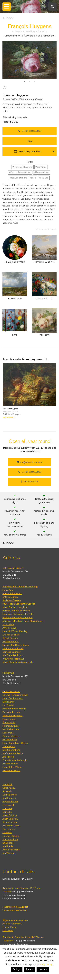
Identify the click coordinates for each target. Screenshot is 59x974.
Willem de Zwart (11, 770)
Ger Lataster (9, 829)
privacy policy (44, 964)
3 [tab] (34, 81)
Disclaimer (7, 930)
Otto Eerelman (10, 597)
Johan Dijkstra (9, 815)
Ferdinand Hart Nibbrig (14, 708)
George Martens (10, 736)
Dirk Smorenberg (11, 749)
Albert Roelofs (10, 638)
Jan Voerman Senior (12, 753)
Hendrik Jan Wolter (12, 767)
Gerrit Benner (9, 794)
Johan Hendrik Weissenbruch (17, 662)
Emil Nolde (8, 842)
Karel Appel (8, 787)
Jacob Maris (8, 624)
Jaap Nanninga (10, 839)
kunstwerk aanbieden (15, 910)
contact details (30, 481)
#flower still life (18, 177)
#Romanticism (41, 172)
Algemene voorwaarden (15, 920)
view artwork (8, 417)
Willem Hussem (10, 825)
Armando (7, 791)
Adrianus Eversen (11, 600)
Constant (7, 808)
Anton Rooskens (11, 849)
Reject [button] (29, 969)
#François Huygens (22, 167)
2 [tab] (29, 81)
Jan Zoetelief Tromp (12, 655)
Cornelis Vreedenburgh (14, 760)
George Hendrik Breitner (15, 695)
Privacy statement (11, 923)
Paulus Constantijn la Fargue (17, 617)
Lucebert (7, 832)
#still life (43, 177)
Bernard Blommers (12, 593)
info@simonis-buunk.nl (14, 898)
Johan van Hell (10, 818)
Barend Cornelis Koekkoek (16, 610)
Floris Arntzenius (11, 691)
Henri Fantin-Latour (12, 698)
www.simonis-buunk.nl (14, 895)
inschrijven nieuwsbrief (15, 906)
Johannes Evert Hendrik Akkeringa (20, 586)
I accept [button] (43, 969)
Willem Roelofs (10, 641)
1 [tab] (24, 81)
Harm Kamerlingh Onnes (15, 743)
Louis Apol (7, 590)
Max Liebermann (11, 729)
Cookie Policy (9, 927)
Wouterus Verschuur (13, 658)
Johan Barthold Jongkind (15, 607)
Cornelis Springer (11, 651)
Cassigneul (8, 805)
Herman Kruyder (10, 725)
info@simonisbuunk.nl (30, 462)
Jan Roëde (7, 846)
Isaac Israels (8, 719)
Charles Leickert (10, 634)
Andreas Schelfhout (12, 648)
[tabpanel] (29, 60)
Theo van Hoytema (12, 715)
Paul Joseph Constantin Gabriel (18, 603)
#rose (33, 177)
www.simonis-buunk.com (15, 944)
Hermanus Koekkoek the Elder (18, 614)
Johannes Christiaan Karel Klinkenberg (22, 621)
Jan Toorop (8, 756)
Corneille (7, 811)
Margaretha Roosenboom (15, 645)
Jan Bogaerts (9, 798)
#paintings (41, 167)
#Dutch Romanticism (20, 172)
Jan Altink (7, 784)
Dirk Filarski (8, 701)
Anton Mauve (9, 627)
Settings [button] (16, 969)
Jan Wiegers (8, 853)
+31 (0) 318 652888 (30, 131)
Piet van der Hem (11, 712)
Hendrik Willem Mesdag (14, 631)
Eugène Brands (10, 801)
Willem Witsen (10, 763)
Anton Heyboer (10, 822)
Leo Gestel (8, 705)
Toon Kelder (8, 722)
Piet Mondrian (9, 739)
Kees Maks (8, 732)
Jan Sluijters (8, 746)
